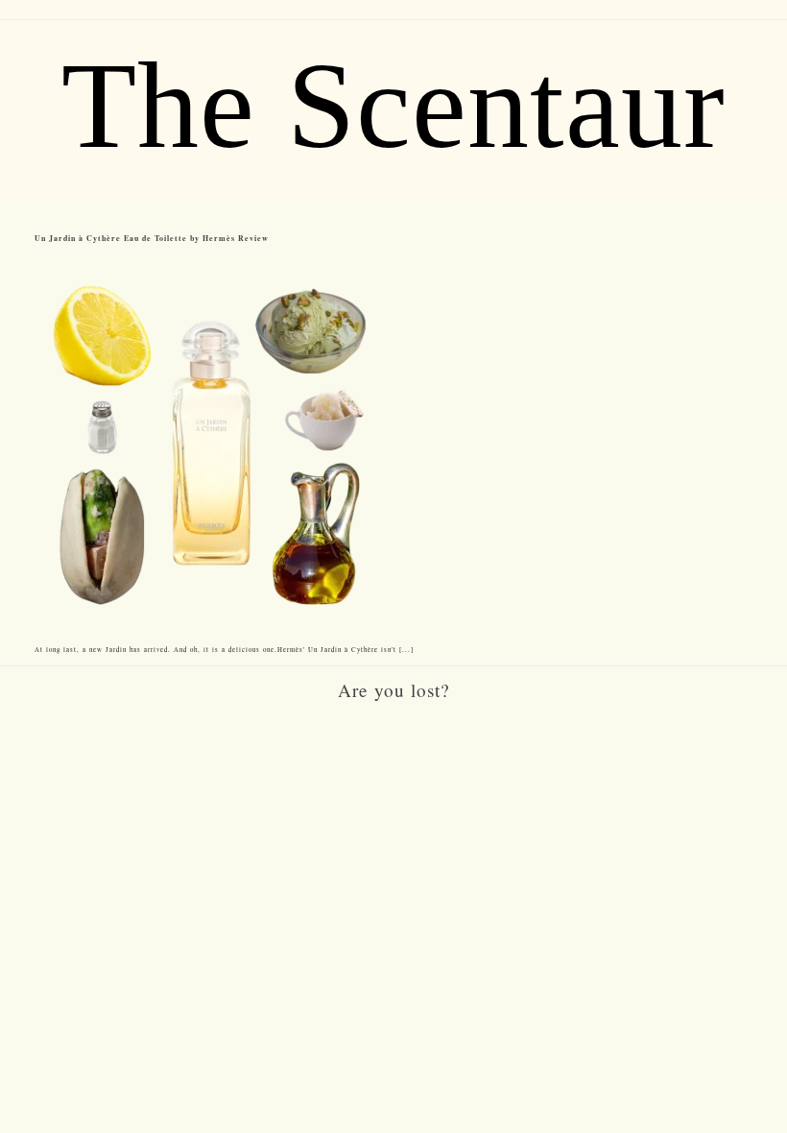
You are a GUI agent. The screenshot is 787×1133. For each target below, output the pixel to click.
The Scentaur (393, 105)
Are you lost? (394, 690)
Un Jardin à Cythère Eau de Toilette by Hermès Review (152, 238)
